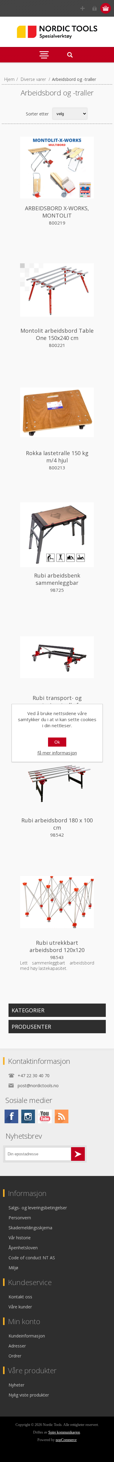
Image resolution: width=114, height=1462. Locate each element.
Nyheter (16, 1385)
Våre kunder (20, 1307)
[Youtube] (45, 1116)
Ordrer (15, 1356)
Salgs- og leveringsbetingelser (38, 1208)
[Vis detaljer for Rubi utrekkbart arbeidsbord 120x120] (57, 902)
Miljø (13, 1268)
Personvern (20, 1218)
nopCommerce (66, 1440)
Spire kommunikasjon (64, 1432)
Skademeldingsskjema (30, 1228)
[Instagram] (28, 1116)
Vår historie (20, 1238)
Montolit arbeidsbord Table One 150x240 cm (57, 334)
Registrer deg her (82, 8)
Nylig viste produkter (29, 1395)
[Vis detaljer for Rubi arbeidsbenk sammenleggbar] (57, 535)
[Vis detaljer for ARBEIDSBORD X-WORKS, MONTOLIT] (57, 168)
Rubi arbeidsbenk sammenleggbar (57, 579)
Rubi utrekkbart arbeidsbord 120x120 (57, 946)
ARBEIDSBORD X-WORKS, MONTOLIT (57, 212)
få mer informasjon (57, 753)
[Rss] (61, 1116)
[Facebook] (11, 1116)
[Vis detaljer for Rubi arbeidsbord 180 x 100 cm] (57, 780)
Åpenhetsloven (23, 1248)
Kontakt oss (20, 1297)
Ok (57, 742)
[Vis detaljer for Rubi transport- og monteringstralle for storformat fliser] (57, 657)
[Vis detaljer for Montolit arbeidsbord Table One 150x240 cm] (57, 290)
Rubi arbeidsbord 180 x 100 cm (57, 824)
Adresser (17, 1346)
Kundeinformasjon (27, 1336)
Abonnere (78, 1154)
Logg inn (94, 8)
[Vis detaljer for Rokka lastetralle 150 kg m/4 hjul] (57, 412)
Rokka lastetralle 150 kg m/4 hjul (57, 456)
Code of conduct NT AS (32, 1258)
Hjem (9, 79)
